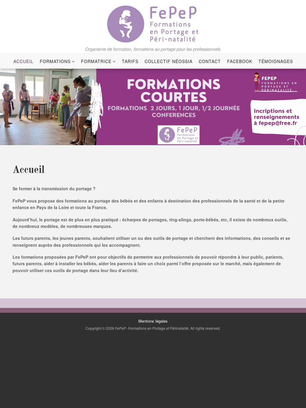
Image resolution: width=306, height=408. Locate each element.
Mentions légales (153, 321)
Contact (210, 61)
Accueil (23, 61)
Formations (55, 61)
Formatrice (96, 61)
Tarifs (130, 61)
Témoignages (275, 61)
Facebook (239, 61)
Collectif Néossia (168, 61)
